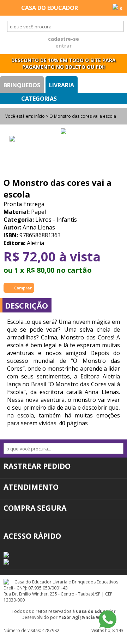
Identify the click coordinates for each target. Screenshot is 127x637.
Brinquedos (22, 85)
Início (39, 116)
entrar (63, 45)
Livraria (61, 85)
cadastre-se (63, 38)
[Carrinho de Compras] (115, 7)
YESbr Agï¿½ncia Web (82, 617)
